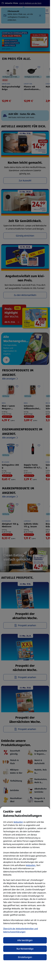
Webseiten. (31, 865)
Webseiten (18, 822)
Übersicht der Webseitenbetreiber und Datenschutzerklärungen (20, 930)
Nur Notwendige (25, 948)
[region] (25, 885)
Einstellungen (25, 957)
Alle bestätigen (25, 940)
